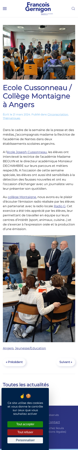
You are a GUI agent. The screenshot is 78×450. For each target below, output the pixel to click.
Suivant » (65, 362)
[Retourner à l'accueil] (39, 8)
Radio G (60, 206)
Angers (8, 348)
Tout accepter (25, 424)
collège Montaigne (22, 197)
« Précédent (14, 362)
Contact (54, 422)
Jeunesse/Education (30, 348)
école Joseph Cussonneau (27, 152)
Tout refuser (25, 432)
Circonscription (58, 114)
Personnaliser (25, 440)
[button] (5, 8)
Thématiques (11, 118)
